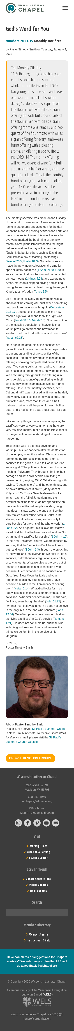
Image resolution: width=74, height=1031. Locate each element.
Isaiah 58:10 (23, 320)
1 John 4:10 (59, 536)
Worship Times (38, 846)
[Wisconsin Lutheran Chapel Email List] (55, 825)
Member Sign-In (38, 934)
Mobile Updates (38, 885)
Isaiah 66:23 (14, 337)
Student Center (38, 858)
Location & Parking (38, 852)
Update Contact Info (38, 879)
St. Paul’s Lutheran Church (49, 728)
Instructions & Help (38, 940)
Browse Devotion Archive (30, 758)
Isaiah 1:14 (22, 588)
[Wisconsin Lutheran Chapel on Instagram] (18, 825)
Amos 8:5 (41, 291)
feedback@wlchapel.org (40, 965)
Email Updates (38, 891)
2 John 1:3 (32, 549)
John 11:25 (53, 601)
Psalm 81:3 (30, 261)
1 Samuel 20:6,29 (49, 269)
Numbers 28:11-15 (19, 40)
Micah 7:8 (38, 320)
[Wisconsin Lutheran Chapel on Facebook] (27, 825)
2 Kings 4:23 (34, 278)
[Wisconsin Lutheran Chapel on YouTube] (46, 825)
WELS (47, 994)
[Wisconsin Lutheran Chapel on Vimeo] (37, 825)
